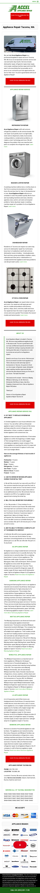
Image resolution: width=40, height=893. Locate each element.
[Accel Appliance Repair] (20, 8)
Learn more (12, 206)
